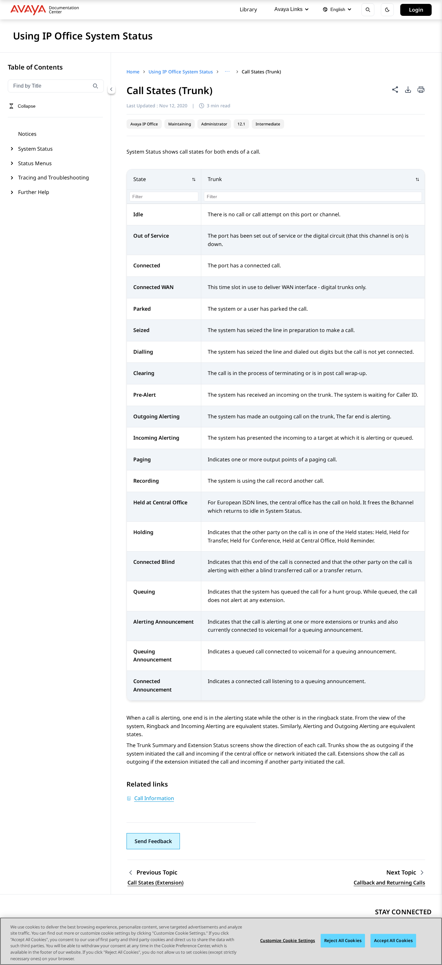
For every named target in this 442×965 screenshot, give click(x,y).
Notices (27, 133)
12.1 (241, 124)
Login (416, 9)
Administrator (214, 124)
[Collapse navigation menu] (111, 89)
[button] (164, 179)
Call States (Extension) (155, 882)
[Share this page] (395, 89)
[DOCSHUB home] (46, 9)
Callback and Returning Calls (389, 882)
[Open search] (367, 9)
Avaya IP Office (144, 124)
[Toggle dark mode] (387, 9)
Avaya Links (288, 9)
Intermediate (268, 124)
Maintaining (179, 124)
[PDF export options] (408, 89)
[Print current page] (421, 90)
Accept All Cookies (393, 940)
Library (248, 9)
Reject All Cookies (342, 940)
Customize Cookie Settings (287, 940)
